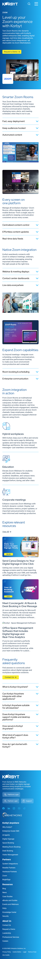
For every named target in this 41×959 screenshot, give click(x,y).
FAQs (4, 908)
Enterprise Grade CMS (10, 831)
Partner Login (13, 801)
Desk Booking (7, 851)
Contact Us (9, 677)
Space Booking (8, 843)
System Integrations (10, 864)
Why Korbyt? (7, 827)
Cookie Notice (17, 952)
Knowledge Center (9, 912)
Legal (24, 952)
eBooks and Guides (9, 900)
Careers (5, 941)
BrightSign (6, 880)
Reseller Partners (8, 868)
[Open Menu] (36, 4)
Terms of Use (32, 952)
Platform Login (13, 794)
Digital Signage (8, 839)
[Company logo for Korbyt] (10, 4)
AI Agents (6, 835)
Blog (4, 889)
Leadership (6, 933)
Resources (7, 884)
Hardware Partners (9, 872)
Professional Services (10, 937)
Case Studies (7, 896)
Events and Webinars (10, 904)
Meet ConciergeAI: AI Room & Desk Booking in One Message (19, 604)
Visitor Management (10, 855)
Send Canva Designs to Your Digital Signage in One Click (18, 562)
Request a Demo (10, 52)
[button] (20, 121)
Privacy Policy (6, 952)
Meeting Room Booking (11, 847)
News (4, 892)
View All (5, 532)
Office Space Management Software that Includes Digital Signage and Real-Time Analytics (17, 632)
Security (5, 916)
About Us (6, 921)
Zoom (4, 876)
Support (29, 801)
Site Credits (6, 955)
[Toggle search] (29, 4)
